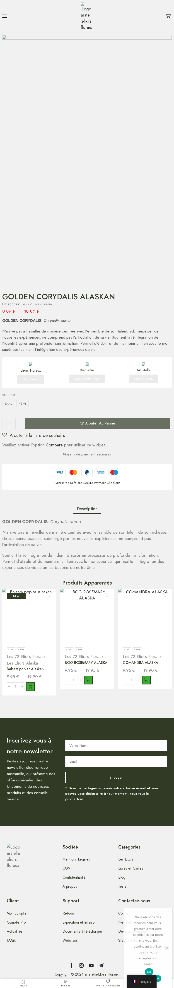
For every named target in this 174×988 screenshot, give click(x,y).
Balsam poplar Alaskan (25, 669)
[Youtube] (91, 965)
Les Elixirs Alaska (22, 663)
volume (8, 394)
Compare (54, 445)
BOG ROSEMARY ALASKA (86, 662)
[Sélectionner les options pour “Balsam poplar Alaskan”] (30, 686)
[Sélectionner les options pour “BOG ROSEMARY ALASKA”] (88, 680)
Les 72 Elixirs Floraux (37, 304)
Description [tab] (87, 509)
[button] (4, 16)
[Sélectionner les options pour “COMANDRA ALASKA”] (146, 680)
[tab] (87, 509)
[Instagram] (81, 965)
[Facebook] (71, 965)
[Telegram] (101, 965)
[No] (166, 948)
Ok (149, 972)
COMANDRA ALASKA (140, 662)
